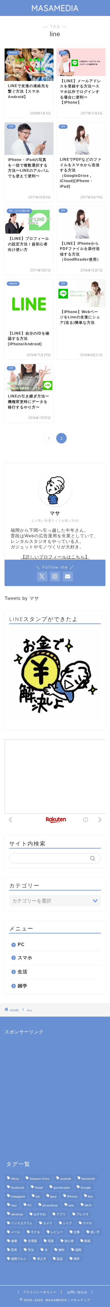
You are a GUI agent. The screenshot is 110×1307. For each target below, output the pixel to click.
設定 (60, 1258)
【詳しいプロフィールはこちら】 (55, 557)
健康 (14, 1241)
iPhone (72, 1196)
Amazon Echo (40, 1178)
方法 (31, 1249)
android (65, 1178)
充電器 (32, 1241)
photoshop (50, 1205)
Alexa (15, 1178)
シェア (67, 1223)
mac (14, 1205)
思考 (14, 1249)
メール (15, 1232)
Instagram (18, 1196)
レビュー (57, 1232)
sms (71, 1205)
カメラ (47, 1223)
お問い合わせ (77, 1292)
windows (17, 1214)
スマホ (25, 957)
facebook (17, 1187)
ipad (53, 1196)
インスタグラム (21, 1223)
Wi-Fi (88, 1205)
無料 (61, 1249)
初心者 (69, 1241)
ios (38, 1196)
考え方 (41, 1258)
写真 (51, 1241)
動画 (87, 1241)
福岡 (78, 1249)
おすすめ (40, 1214)
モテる (35, 1232)
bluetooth (88, 1178)
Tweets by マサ (22, 598)
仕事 (77, 1232)
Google (86, 1187)
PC (21, 944)
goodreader (61, 1187)
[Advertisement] (55, 1090)
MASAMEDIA (55, 8)
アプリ (61, 1214)
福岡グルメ (18, 1258)
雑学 (23, 985)
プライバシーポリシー (40, 1292)
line (90, 1196)
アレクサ (82, 1214)
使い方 (95, 1232)
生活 (23, 971)
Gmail (39, 1187)
